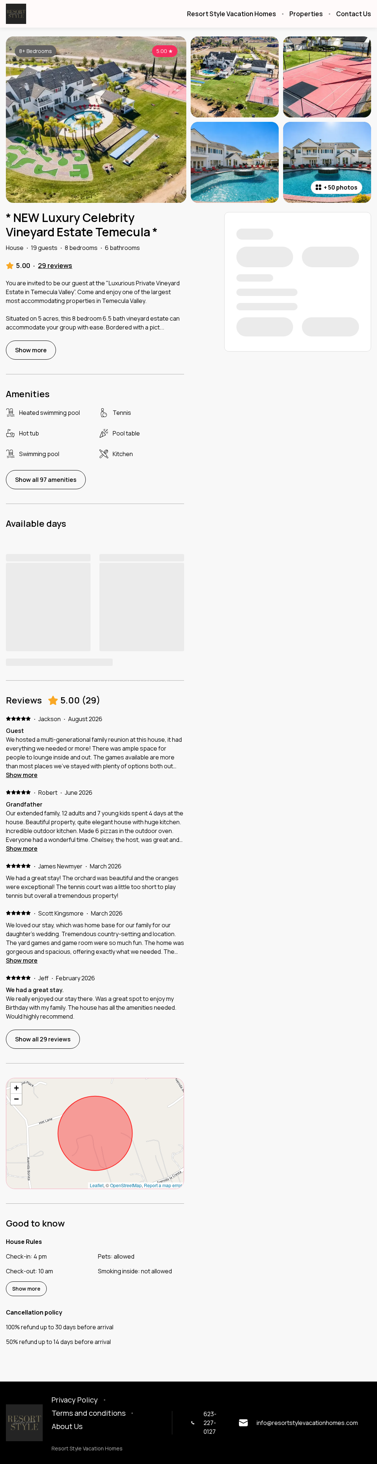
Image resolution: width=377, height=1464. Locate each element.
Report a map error (163, 1185)
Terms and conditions (89, 1413)
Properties (306, 14)
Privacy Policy (75, 1400)
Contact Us (353, 14)
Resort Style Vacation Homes (231, 14)
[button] (16, 1088)
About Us (67, 1426)
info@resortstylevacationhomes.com (307, 1423)
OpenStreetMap (126, 1185)
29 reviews (55, 265)
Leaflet (96, 1185)
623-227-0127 (210, 1423)
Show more (22, 775)
